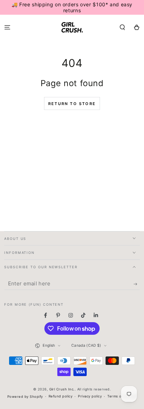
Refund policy (60, 396)
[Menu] (7, 27)
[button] (122, 27)
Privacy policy (90, 396)
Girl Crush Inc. (62, 389)
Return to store (72, 103)
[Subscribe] (137, 284)
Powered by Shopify (25, 396)
